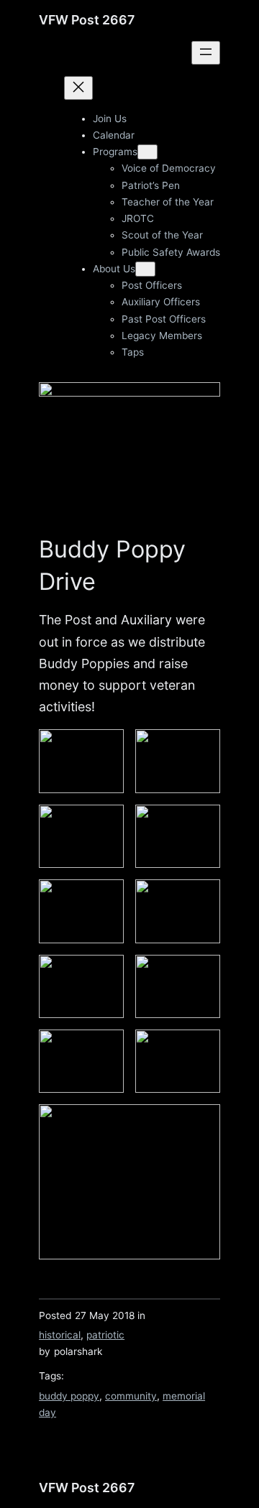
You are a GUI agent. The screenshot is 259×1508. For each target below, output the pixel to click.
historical (60, 1335)
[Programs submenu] (147, 151)
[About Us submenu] (145, 269)
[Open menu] (205, 53)
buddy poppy (69, 1396)
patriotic (105, 1335)
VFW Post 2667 (87, 19)
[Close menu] (78, 88)
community (131, 1396)
